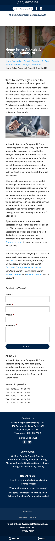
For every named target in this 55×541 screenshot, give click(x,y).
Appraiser (27, 511)
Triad (11, 260)
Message (11, 325)
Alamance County (32, 267)
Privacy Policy (27, 530)
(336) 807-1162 (27, 2)
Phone (10, 314)
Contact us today (14, 242)
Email (9, 304)
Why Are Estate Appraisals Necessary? (28, 488)
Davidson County (14, 267)
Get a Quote (23, 8)
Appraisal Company (27, 517)
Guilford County (34, 274)
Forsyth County (13, 274)
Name (10, 294)
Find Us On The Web (27, 438)
